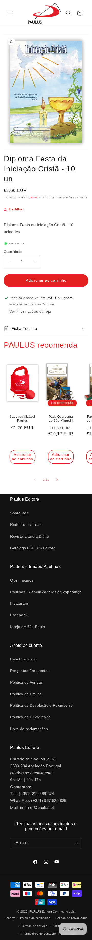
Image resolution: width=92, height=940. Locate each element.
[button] (10, 13)
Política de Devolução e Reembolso (41, 705)
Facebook (19, 615)
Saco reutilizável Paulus (22, 419)
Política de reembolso (35, 917)
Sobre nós (19, 513)
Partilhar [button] (16, 209)
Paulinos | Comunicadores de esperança (46, 592)
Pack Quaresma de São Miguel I (61, 419)
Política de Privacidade (30, 717)
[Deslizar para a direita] (57, 479)
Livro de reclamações (29, 729)
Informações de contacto (38, 933)
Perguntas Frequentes (30, 671)
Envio (35, 197)
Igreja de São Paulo (27, 627)
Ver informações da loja (30, 311)
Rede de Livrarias (25, 524)
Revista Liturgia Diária (29, 536)
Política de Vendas (26, 682)
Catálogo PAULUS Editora (33, 548)
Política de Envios (26, 694)
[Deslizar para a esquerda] (34, 479)
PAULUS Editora (41, 911)
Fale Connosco (23, 659)
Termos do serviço (34, 925)
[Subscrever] (76, 843)
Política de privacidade (71, 917)
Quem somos (21, 580)
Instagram (19, 603)
